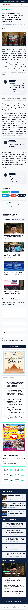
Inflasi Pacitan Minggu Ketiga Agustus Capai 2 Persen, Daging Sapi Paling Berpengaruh (14, 417)
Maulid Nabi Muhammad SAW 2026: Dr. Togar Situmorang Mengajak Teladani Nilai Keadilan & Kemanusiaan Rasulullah (15, 384)
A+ (5, 28)
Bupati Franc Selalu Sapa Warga (16, 145)
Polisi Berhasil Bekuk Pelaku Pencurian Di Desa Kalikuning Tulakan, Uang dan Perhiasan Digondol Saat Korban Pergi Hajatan (15, 410)
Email (3, 326)
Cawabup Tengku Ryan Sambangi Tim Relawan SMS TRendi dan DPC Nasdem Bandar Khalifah (16, 88)
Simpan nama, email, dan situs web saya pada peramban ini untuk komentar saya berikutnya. (13, 341)
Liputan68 (19, 203)
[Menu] (21, 4)
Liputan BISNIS (16, 219)
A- (2, 28)
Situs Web (4, 332)
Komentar (4, 307)
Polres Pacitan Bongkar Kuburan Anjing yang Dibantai (16, 179)
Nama (3, 321)
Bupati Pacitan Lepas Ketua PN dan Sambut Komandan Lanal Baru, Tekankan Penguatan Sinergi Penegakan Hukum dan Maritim (15, 402)
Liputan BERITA (6, 219)
